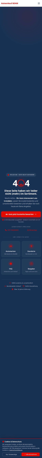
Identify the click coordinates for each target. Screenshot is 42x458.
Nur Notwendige (11, 454)
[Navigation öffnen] (39, 3)
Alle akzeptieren (31, 454)
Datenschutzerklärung (15, 450)
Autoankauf (9, 3)
